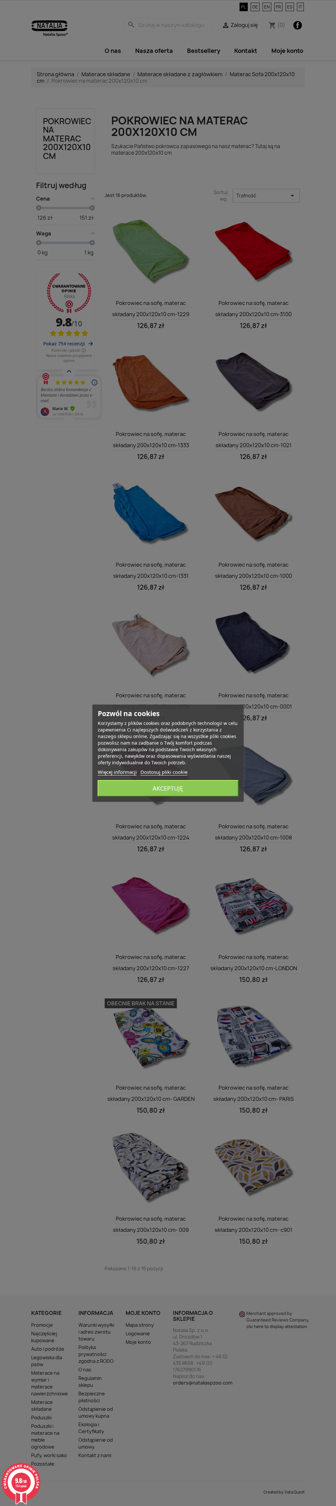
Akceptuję (168, 788)
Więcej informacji (117, 772)
